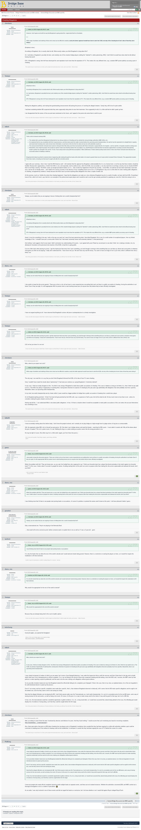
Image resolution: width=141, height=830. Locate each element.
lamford (7, 539)
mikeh (7, 127)
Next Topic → (136, 803)
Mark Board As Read (30, 827)
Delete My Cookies (20, 827)
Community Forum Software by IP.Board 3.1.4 (128, 827)
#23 (138, 126)
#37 (138, 627)
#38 (138, 647)
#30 (138, 418)
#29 (138, 358)
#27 (138, 296)
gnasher (8, 511)
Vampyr (7, 76)
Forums (4, 9)
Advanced (139, 10)
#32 (138, 482)
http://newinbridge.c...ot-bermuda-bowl (35, 722)
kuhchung (8, 627)
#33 (138, 510)
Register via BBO (117, 6)
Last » (24, 15)
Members (10, 9)
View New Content (132, 12)
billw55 (7, 418)
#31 (138, 447)
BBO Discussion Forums (7, 12)
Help (136, 6)
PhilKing (8, 742)
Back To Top (5, 827)
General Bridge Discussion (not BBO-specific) (52, 12)
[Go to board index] (13, 4)
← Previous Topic (105, 803)
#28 (138, 326)
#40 (138, 741)
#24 (138, 190)
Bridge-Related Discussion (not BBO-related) (27, 12)
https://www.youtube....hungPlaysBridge (34, 638)
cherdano (8, 23)
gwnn (7, 447)
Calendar (17, 9)
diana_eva (8, 266)
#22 (138, 76)
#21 (138, 23)
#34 (138, 539)
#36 (138, 597)
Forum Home (12, 827)
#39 (138, 715)
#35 (138, 569)
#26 (138, 266)
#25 (138, 209)
